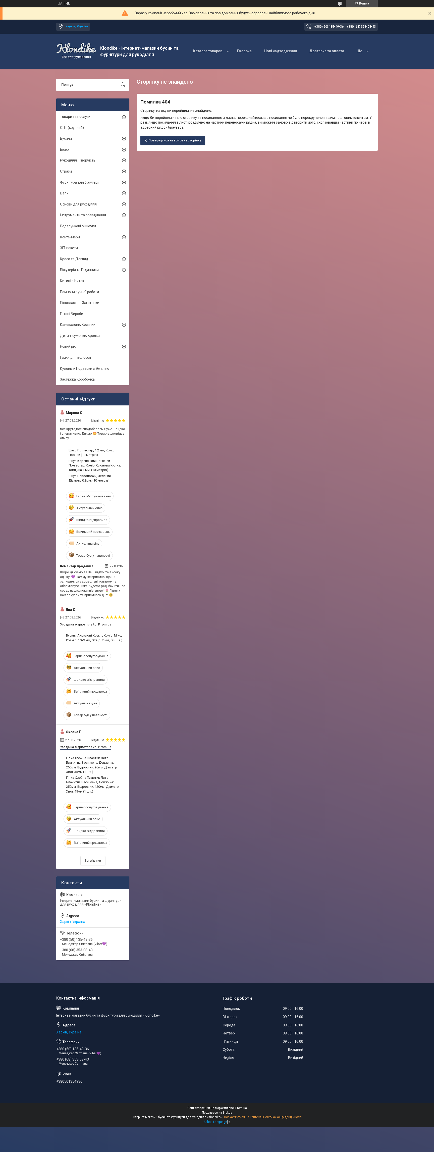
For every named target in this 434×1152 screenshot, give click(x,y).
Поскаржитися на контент (242, 1117)
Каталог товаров (207, 51)
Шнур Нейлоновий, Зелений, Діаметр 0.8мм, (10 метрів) (90, 478)
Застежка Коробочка (77, 379)
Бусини (66, 138)
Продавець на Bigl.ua (217, 1112)
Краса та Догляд (74, 259)
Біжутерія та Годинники (79, 270)
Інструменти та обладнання (83, 215)
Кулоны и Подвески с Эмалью (84, 368)
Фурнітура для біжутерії (79, 182)
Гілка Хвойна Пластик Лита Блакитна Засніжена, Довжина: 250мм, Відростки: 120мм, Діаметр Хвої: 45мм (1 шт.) (92, 784)
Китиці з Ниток (72, 281)
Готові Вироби (71, 314)
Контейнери (70, 237)
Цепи (64, 193)
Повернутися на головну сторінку (174, 140)
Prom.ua (241, 1108)
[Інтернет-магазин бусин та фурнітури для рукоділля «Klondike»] (76, 51)
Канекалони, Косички (77, 325)
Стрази (66, 171)
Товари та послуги (75, 117)
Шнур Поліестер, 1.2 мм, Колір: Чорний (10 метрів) (92, 452)
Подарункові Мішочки (78, 226)
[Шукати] (123, 85)
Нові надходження (280, 51)
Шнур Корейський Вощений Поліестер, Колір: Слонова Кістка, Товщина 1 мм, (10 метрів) (95, 465)
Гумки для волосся (75, 357)
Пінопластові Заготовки (79, 303)
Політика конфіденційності (282, 1117)
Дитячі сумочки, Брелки (80, 336)
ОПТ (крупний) (72, 128)
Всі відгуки (93, 860)
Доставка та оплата (326, 51)
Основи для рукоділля (78, 204)
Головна (244, 51)
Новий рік (68, 346)
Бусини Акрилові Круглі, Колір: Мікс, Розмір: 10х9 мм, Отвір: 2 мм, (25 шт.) (94, 638)
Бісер (64, 149)
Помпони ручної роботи (79, 292)
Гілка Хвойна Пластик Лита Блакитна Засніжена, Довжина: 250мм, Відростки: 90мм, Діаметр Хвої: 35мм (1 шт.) (91, 765)
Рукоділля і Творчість (77, 160)
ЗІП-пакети (69, 248)
